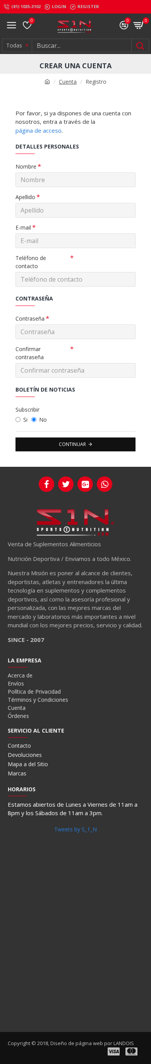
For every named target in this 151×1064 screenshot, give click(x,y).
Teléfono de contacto (30, 262)
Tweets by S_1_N (75, 829)
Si (25, 419)
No (43, 419)
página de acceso (38, 130)
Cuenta (68, 81)
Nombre (25, 166)
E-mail (23, 227)
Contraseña (30, 318)
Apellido (25, 197)
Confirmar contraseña (29, 353)
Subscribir (27, 409)
